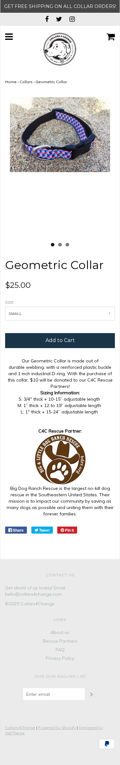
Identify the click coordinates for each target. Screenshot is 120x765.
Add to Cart (60, 340)
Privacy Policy (60, 658)
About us (60, 632)
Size (9, 302)
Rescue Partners (60, 641)
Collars (26, 81)
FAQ (60, 649)
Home (11, 81)
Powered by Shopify (57, 727)
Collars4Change (20, 727)
